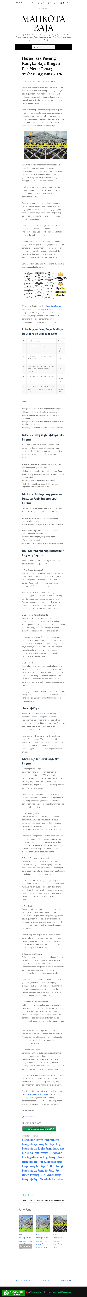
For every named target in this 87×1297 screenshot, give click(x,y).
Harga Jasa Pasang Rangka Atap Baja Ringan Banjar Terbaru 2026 (59, 1240)
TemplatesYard (36, 1292)
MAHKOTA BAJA (43, 22)
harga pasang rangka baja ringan (35, 1094)
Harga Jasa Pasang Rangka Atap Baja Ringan (40, 87)
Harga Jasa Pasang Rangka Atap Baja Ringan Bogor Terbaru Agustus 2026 (25, 1240)
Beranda (45, 1280)
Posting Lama (65, 1280)
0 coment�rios (51, 81)
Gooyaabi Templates (62, 1292)
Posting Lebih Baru (23, 1280)
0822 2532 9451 (30, 1117)
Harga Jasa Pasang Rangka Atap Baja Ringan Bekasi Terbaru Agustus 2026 (42, 1240)
